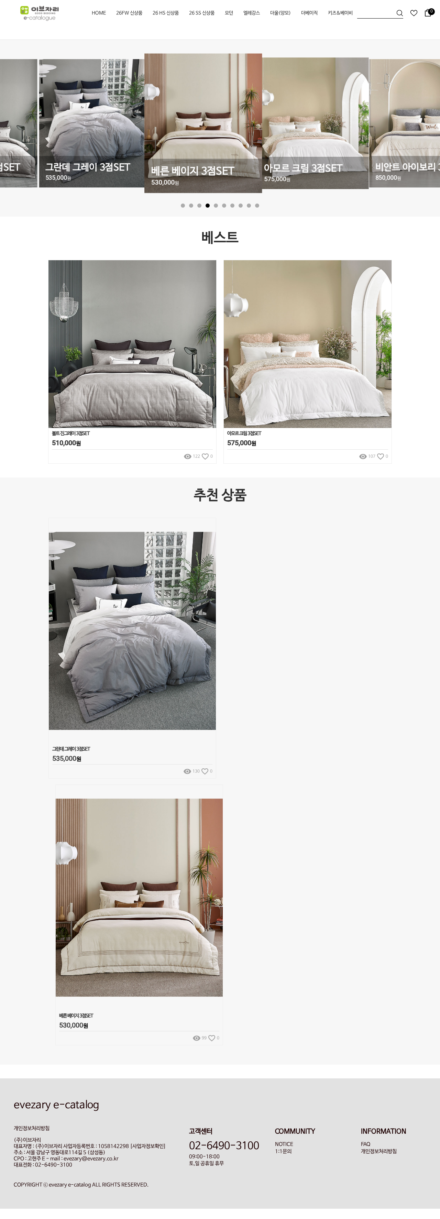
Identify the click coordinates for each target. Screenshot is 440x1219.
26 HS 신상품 (166, 13)
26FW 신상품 (129, 13)
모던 (229, 13)
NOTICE (284, 1144)
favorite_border (209, 351)
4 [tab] (208, 206)
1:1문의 (283, 1152)
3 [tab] (199, 206)
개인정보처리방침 (379, 1152)
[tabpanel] (220, 124)
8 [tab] (241, 206)
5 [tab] (216, 206)
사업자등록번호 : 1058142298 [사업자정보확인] (114, 1146)
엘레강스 (251, 13)
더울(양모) (280, 13)
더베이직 (309, 13)
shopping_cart (209, 336)
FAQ (365, 1144)
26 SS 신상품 (201, 13)
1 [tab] (183, 206)
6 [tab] (224, 206)
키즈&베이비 (340, 13)
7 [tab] (232, 206)
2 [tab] (191, 206)
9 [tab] (249, 206)
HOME (99, 13)
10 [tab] (257, 206)
